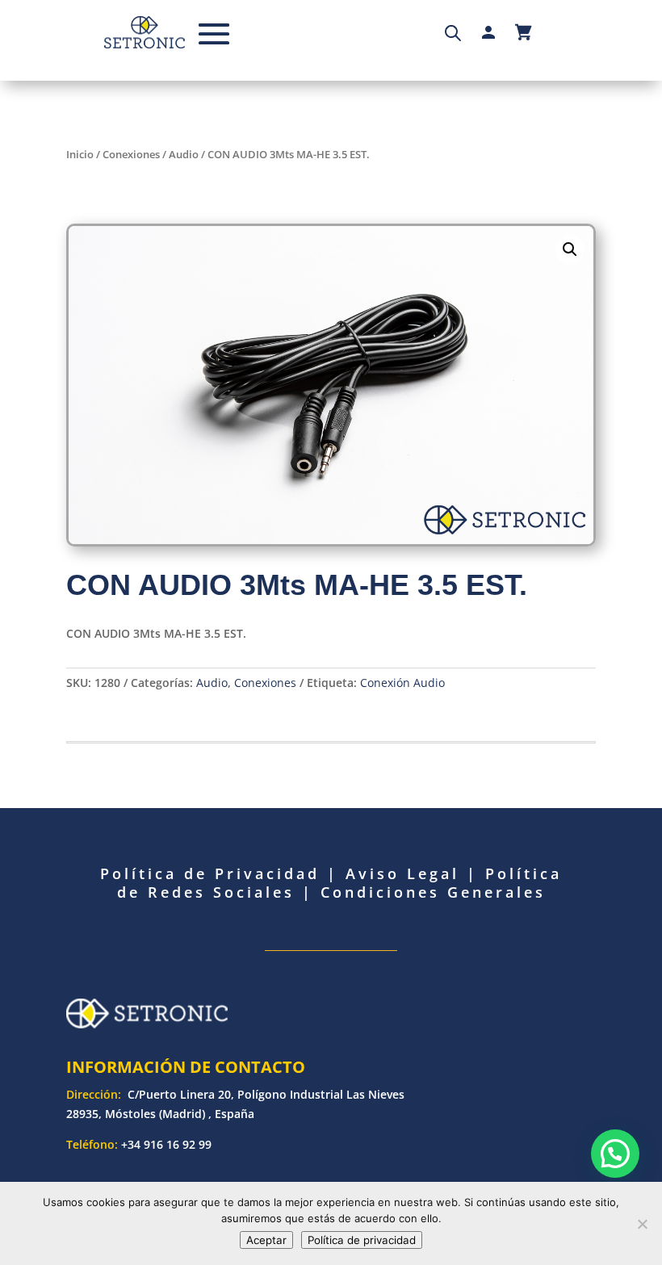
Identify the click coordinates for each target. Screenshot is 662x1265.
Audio (184, 154)
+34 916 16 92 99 (166, 1144)
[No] (642, 1224)
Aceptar (266, 1240)
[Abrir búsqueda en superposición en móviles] (453, 32)
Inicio (80, 154)
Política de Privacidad (210, 873)
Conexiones (131, 154)
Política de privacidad (362, 1240)
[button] (569, 249)
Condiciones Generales (433, 892)
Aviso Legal (402, 873)
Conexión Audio (402, 682)
